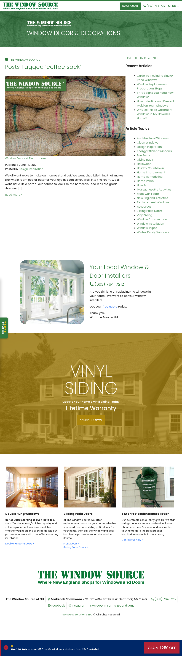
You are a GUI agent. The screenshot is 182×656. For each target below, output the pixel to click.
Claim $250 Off (162, 647)
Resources (144, 207)
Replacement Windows (153, 202)
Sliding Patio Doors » (75, 547)
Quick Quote (130, 6)
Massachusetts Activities (154, 189)
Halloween (144, 164)
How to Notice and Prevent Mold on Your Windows (155, 103)
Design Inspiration (30, 169)
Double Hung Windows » (19, 543)
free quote (110, 307)
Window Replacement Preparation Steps (152, 86)
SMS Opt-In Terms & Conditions (112, 606)
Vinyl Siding (144, 215)
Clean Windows (147, 143)
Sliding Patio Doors (149, 211)
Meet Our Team (148, 194)
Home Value (145, 181)
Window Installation (150, 224)
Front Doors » (71, 543)
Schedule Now (91, 420)
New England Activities (152, 198)
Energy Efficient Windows (154, 151)
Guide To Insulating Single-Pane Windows (155, 78)
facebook (58, 606)
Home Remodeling (149, 177)
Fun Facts (143, 155)
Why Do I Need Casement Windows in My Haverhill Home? (155, 114)
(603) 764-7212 (108, 284)
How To (142, 185)
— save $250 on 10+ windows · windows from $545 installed (55, 649)
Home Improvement (151, 172)
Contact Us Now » (132, 540)
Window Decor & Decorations (73, 33)
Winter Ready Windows (153, 232)
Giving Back (145, 160)
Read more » (13, 195)
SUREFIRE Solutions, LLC (77, 614)
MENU (172, 6)
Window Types (147, 228)
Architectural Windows (153, 138)
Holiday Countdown (150, 168)
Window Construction (152, 219)
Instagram (78, 606)
